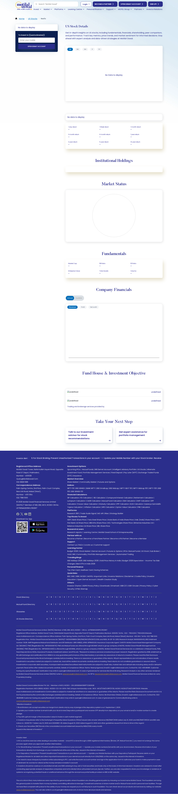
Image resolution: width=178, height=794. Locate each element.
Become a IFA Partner (120, 538)
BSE (68, 576)
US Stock (145, 551)
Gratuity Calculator (107, 504)
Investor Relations (115, 576)
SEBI (77, 576)
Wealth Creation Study (107, 579)
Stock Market (84, 551)
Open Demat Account (131, 4)
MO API (100, 513)
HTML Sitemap (82, 589)
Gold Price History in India (110, 560)
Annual (70, 298)
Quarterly (79, 298)
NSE (73, 576)
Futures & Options (114, 551)
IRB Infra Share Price (98, 523)
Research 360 (73, 513)
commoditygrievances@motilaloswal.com (33, 701)
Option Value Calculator (126, 507)
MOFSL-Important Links (97, 576)
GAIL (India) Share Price (145, 520)
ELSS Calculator (136, 504)
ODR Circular (133, 586)
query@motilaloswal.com (27, 479)
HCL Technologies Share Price (120, 523)
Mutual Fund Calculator (112, 501)
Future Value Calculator (88, 504)
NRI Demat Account (103, 469)
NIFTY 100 (153, 488)
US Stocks (142, 469)
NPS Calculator (108, 507)
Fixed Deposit (116, 472)
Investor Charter (74, 586)
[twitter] (21, 514)
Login (85, 4)
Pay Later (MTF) (130, 472)
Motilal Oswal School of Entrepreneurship (116, 532)
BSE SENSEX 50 (77, 491)
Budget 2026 (72, 551)
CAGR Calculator (94, 501)
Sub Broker (154, 551)
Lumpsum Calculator (76, 501)
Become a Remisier (138, 538)
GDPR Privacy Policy (91, 586)
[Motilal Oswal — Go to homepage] (23, 6)
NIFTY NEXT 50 (126, 488)
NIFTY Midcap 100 (140, 488)
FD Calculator (86, 498)
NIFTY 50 (70, 488)
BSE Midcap (114, 488)
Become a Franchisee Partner (96, 538)
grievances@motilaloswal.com (75, 674)
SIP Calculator (73, 498)
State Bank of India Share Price (121, 520)
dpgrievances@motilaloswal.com (108, 674)
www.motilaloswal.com (25, 790)
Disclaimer (129, 576)
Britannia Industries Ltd (143, 523)
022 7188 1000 (22, 498)
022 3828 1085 (22, 482)
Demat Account (99, 551)
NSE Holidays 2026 (74, 560)
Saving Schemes (101, 570)
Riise (106, 513)
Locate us (88, 545)
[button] (36, 4)
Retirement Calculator (143, 498)
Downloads (105, 586)
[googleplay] (38, 530)
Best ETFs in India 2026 (85, 564)
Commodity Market (88, 482)
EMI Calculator (129, 501)
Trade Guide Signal (88, 513)
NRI (74, 554)
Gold (69, 554)
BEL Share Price (103, 526)
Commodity (82, 554)
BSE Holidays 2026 (91, 560)
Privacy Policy (145, 586)
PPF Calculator (123, 504)
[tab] (70, 49)
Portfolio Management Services (96, 472)
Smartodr (115, 586)
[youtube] (25, 514)
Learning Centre (90, 532)
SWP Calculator (143, 501)
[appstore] (38, 524)
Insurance (77, 476)
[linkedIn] (29, 514)
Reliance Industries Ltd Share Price (81, 526)
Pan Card (76, 570)
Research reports (74, 532)
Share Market (72, 482)
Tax (68, 570)
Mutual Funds (87, 469)
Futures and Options (106, 482)
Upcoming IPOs (73, 469)
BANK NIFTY (90, 488)
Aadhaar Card (87, 570)
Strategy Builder (116, 513)
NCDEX (83, 576)
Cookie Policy (140, 576)
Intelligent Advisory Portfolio (124, 469)
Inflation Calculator (92, 507)
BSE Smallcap (102, 488)
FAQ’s (80, 545)
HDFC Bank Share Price (76, 520)
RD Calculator (99, 498)
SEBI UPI (153, 4)
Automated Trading (125, 554)
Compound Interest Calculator (120, 498)
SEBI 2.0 (123, 586)
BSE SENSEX (80, 488)
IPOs (125, 551)
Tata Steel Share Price (97, 520)
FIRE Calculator (144, 507)
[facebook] (17, 514)
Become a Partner (103, 4)
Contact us (72, 545)
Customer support (102, 545)
